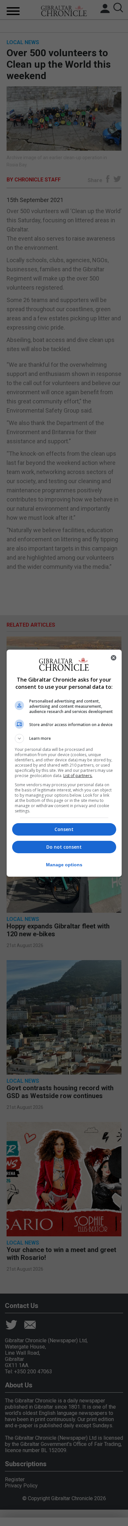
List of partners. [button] (78, 775)
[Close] (113, 657)
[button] (64, 738)
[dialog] (64, 763)
